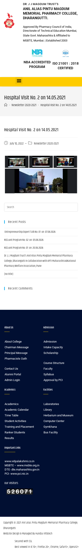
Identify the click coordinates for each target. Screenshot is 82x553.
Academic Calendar (17, 409)
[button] (19, 80)
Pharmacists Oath (16, 358)
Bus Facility (51, 432)
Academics (12, 404)
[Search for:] (41, 207)
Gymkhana (50, 426)
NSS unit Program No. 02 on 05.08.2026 (24, 240)
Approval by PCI (53, 380)
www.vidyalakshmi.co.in (19, 461)
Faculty (48, 368)
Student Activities (15, 421)
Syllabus (49, 374)
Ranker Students (15, 432)
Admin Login (12, 380)
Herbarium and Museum (58, 415)
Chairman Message (17, 347)
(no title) (8, 274)
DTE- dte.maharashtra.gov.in (22, 469)
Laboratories (51, 404)
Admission (50, 341)
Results (9, 438)
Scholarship (51, 353)
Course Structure (54, 363)
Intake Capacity (53, 347)
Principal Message (16, 353)
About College (13, 341)
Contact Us (11, 368)
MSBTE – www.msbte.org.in (22, 465)
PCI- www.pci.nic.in (16, 473)
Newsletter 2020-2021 (46, 143)
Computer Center (54, 421)
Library (48, 409)
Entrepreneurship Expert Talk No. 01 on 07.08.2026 (30, 232)
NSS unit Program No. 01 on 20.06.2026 (23, 248)
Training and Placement (19, 426)
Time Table (11, 415)
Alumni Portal (13, 374)
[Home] (5, 105)
